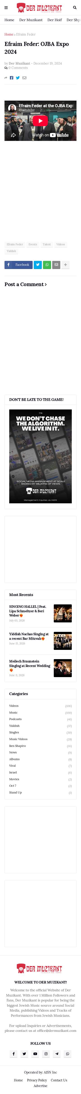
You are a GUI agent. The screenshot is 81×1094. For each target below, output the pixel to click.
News (40, 752)
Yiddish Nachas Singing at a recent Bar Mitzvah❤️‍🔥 (29, 636)
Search (75, 8)
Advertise (40, 1086)
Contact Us (59, 1080)
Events (33, 244)
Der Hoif (54, 20)
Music (40, 713)
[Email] (24, 78)
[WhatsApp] (47, 265)
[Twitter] (18, 78)
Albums (40, 759)
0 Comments (18, 68)
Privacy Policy (37, 1080)
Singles (40, 732)
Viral (40, 766)
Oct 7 (40, 786)
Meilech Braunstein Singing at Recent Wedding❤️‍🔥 (29, 665)
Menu (6, 8)
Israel (40, 773)
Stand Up (40, 793)
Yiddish (11, 251)
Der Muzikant (31, 20)
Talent (47, 244)
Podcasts (40, 719)
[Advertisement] (40, 194)
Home (9, 20)
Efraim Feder (26, 34)
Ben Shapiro (40, 746)
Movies (40, 779)
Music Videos (40, 739)
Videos (60, 244)
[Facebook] (11, 78)
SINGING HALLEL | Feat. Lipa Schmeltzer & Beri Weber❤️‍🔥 (27, 610)
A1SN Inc (50, 1072)
